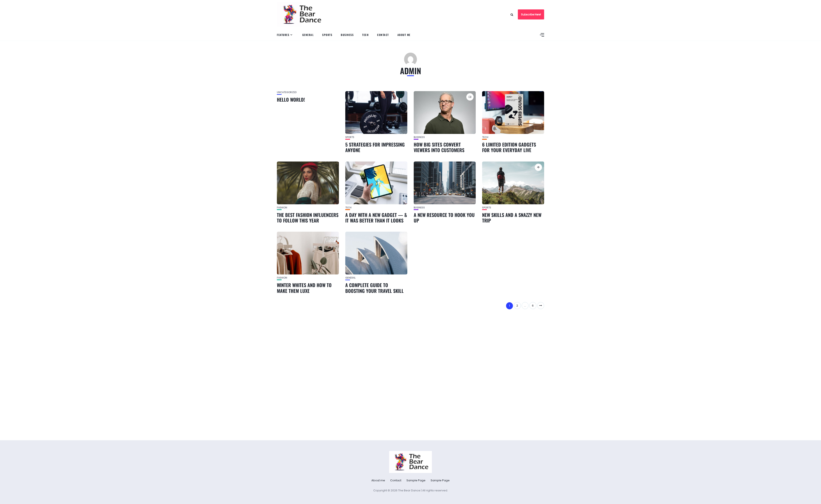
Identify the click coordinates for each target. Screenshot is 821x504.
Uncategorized (287, 92)
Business (347, 35)
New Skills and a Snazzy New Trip (511, 217)
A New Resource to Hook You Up (444, 217)
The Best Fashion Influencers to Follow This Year (307, 217)
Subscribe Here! (531, 14)
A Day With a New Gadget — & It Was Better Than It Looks (376, 217)
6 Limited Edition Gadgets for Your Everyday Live (509, 147)
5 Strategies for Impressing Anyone (375, 147)
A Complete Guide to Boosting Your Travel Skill (374, 288)
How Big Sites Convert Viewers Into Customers (439, 147)
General (308, 35)
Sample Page (415, 480)
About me (403, 35)
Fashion (282, 207)
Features (283, 35)
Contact (383, 35)
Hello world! (291, 99)
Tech (365, 35)
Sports (327, 35)
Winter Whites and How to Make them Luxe (304, 288)
